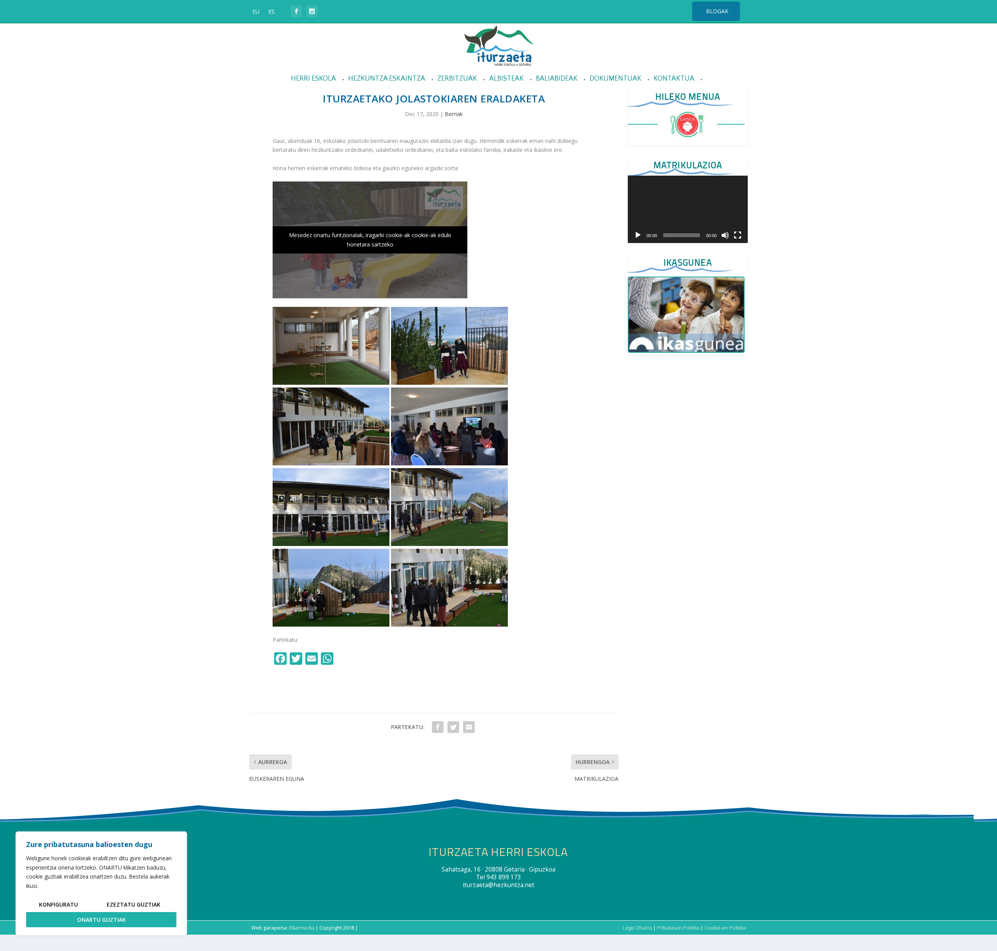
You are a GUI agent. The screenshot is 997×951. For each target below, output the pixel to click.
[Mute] (725, 235)
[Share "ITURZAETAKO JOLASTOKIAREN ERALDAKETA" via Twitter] (453, 727)
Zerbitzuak (457, 79)
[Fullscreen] (738, 235)
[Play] (638, 235)
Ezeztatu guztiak (133, 904)
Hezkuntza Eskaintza (386, 79)
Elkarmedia (301, 927)
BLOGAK (717, 11)
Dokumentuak (615, 79)
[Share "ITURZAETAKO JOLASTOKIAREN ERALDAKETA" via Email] (469, 727)
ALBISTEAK (506, 79)
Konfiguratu (58, 904)
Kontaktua (674, 79)
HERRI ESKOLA (313, 79)
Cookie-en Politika (725, 927)
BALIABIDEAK (557, 79)
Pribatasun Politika (678, 927)
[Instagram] (344, 659)
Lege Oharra (637, 927)
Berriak (454, 114)
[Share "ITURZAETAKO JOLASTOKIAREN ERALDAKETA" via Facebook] (438, 727)
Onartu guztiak (101, 919)
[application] (688, 209)
